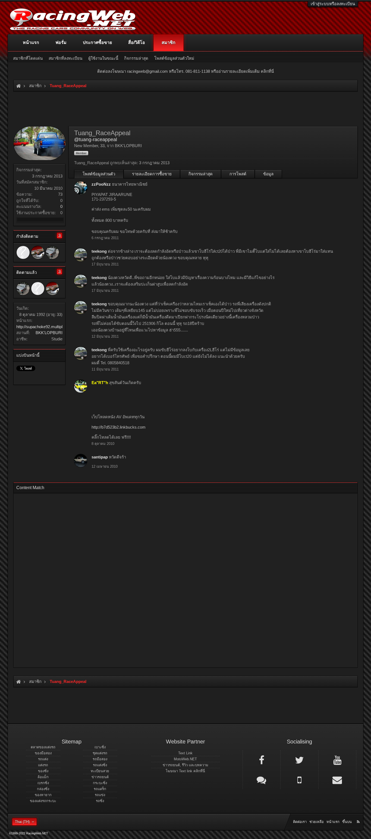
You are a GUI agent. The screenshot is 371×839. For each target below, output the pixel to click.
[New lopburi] (52, 252)
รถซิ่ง (100, 801)
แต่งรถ (43, 765)
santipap (100, 457)
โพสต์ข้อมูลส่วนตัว (99, 174)
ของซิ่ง (43, 771)
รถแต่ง (43, 759)
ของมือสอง (43, 753)
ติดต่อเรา (300, 822)
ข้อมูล (268, 174)
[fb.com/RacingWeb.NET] (261, 759)
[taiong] (38, 252)
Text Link (185, 753)
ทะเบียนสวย (100, 771)
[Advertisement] (181, 578)
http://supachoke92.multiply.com (44, 326)
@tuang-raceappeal (95, 139)
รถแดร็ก (100, 789)
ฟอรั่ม (61, 42)
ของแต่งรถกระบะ (43, 801)
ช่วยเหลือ (316, 822)
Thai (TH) (22, 822)
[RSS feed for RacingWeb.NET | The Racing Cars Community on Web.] (359, 816)
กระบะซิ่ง (100, 783)
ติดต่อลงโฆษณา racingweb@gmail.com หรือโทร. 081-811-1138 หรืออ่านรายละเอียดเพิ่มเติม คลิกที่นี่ (185, 71)
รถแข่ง (100, 795)
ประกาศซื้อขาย (97, 42)
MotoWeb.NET (185, 759)
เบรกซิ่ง (43, 783)
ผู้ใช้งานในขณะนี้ (103, 58)
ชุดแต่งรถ (100, 753)
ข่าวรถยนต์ (100, 777)
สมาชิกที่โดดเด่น (28, 58)
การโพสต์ (237, 174)
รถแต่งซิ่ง (100, 765)
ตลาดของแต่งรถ (43, 747)
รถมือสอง (100, 759)
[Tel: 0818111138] (299, 779)
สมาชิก (168, 42)
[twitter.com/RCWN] (299, 759)
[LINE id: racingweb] (261, 779)
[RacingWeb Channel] (337, 759)
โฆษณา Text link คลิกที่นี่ (185, 771)
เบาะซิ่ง (100, 747)
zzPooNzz (101, 184)
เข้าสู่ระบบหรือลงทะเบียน (333, 3)
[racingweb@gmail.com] (337, 779)
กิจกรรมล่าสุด (200, 174)
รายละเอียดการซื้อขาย (152, 174)
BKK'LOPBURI (49, 332)
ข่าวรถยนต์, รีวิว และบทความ (185, 765)
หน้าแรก (31, 42)
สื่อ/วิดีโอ (136, 42)
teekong (99, 251)
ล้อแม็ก (43, 777)
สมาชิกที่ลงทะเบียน (65, 58)
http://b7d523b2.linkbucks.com (119, 427)
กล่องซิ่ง (43, 789)
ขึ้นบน (347, 822)
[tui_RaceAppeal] (23, 252)
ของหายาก (43, 795)
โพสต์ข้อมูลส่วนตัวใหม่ (174, 58)
